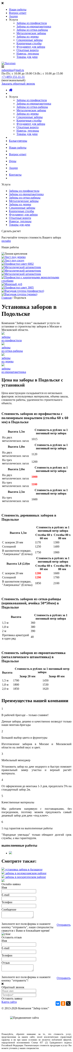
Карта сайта (9, 1001)
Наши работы (17, 9)
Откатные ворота (27, 50)
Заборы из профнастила (31, 23)
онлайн (6, 240)
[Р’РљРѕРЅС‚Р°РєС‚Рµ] (58, 1003)
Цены (12, 161)
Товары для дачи (27, 56)
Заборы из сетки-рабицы (32, 29)
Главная (6, 297)
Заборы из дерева (27, 36)
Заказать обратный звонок (18, 83)
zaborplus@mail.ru (12, 70)
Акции (13, 16)
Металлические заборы (31, 33)
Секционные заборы (29, 40)
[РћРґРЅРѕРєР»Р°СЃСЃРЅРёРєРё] (63, 1003)
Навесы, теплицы (27, 53)
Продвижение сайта (49, 1018)
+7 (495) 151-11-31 (13, 76)
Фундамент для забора (30, 46)
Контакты (15, 174)
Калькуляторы (18, 140)
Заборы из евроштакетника (33, 26)
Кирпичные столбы (29, 43)
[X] (68, 1003)
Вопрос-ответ (17, 12)
